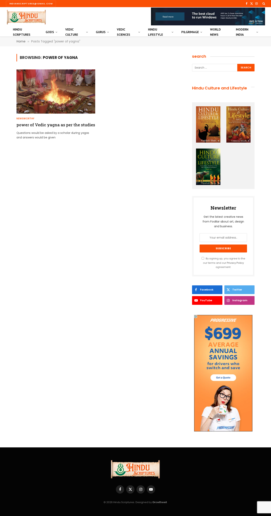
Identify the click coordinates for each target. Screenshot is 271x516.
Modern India (242, 31)
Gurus (101, 32)
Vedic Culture (71, 31)
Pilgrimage (190, 32)
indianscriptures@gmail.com (31, 3)
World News (215, 31)
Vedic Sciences (123, 31)
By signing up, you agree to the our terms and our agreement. (224, 263)
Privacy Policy (235, 263)
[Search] (263, 3)
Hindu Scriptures (21, 31)
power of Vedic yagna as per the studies (55, 124)
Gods (50, 32)
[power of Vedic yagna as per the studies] (55, 91)
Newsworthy (25, 118)
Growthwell (159, 502)
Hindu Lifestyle (155, 31)
